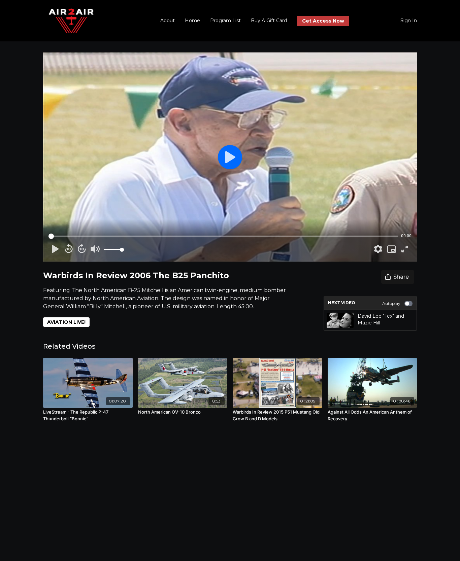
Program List (225, 20)
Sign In (408, 20)
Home (192, 20)
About (167, 20)
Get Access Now (323, 21)
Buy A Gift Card (269, 20)
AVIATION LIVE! (66, 322)
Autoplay (391, 303)
